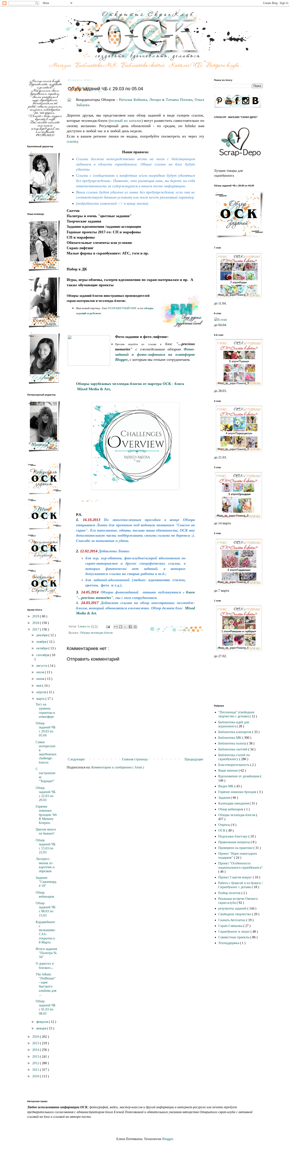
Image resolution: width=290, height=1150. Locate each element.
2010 (36, 1076)
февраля (42, 1022)
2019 (36, 616)
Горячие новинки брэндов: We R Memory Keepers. (46, 815)
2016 (36, 1036)
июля (40, 672)
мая (39, 685)
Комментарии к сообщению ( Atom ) (117, 767)
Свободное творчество (235, 914)
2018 (36, 623)
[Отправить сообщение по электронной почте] (108, 626)
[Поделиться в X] (125, 627)
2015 (36, 1043)
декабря (42, 635)
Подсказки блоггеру (233, 836)
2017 (36, 629)
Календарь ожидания (234, 803)
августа (42, 665)
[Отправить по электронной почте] (116, 627)
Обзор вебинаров (231, 809)
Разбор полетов (229, 893)
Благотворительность (234, 765)
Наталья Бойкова (133, 99)
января (41, 1028)
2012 (36, 1063)
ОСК (222, 830)
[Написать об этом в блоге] (120, 627)
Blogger (167, 1139)
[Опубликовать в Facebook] (130, 627)
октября (42, 648)
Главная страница (135, 759)
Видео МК (226, 786)
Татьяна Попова (179, 99)
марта (40, 698)
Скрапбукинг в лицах (234, 931)
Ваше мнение (228, 770)
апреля (41, 692)
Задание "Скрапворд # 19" (46, 882)
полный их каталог (125, 120)
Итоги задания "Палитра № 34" (46, 953)
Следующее (76, 759)
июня (40, 679)
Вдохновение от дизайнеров (239, 776)
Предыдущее (193, 759)
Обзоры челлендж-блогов (96, 632)
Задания (224, 797)
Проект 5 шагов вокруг (235, 877)
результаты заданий (232, 908)
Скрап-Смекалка (230, 926)
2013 (36, 1056)
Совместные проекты (234, 937)
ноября (41, 641)
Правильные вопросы (234, 842)
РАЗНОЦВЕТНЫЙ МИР (122, 308)
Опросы (224, 824)
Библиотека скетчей (233, 749)
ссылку (72, 141)
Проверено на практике (235, 848)
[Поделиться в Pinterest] (135, 627)
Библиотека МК (230, 737)
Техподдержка (229, 943)
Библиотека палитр (232, 743)
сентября (43, 655)
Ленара (155, 99)
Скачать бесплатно (232, 920)
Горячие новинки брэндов (237, 792)
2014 (36, 1049)
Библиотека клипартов (235, 732)
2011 (36, 1069)
